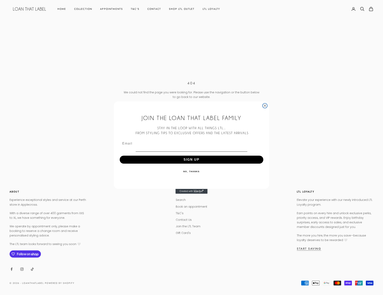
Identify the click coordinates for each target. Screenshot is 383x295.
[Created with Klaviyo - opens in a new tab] (191, 191)
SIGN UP (191, 159)
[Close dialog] (265, 105)
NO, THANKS (191, 171)
